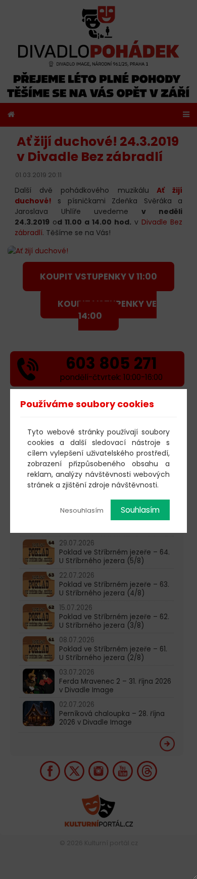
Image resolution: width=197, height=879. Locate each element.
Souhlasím (140, 510)
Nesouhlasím (82, 510)
